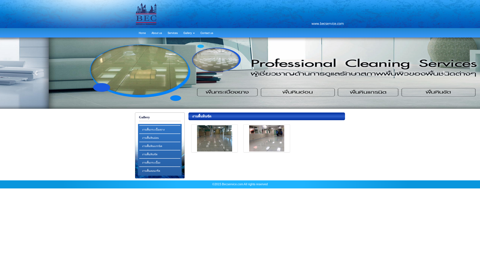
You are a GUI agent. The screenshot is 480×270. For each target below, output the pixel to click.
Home (142, 33)
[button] (36, 73)
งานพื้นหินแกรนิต (152, 146)
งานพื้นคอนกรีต (151, 170)
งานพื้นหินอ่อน (150, 138)
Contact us (206, 33)
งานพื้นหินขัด (150, 154)
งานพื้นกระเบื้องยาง (153, 129)
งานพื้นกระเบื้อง (151, 162)
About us (157, 33)
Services (173, 33)
